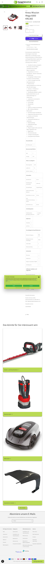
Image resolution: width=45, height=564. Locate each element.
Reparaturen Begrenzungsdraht (26, 541)
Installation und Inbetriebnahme (16, 535)
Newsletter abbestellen (37, 543)
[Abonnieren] (31, 520)
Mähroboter (7, 458)
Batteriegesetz (5, 544)
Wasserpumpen (7, 414)
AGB (4, 531)
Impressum (5, 534)
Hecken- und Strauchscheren (11, 369)
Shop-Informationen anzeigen (32, 48)
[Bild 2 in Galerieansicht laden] (10, 28)
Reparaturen (15, 538)
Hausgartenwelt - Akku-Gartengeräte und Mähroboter (23, 561)
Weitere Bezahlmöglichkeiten (33, 41)
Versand (31, 25)
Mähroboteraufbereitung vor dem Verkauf (27, 546)
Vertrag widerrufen (38, 561)
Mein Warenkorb (36, 534)
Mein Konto (35, 531)
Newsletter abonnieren (35, 540)
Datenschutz (5, 536)
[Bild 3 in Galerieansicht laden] (15, 28)
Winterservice (15, 541)
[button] (2, 2)
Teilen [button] (28, 314)
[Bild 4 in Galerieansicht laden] (20, 28)
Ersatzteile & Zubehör (9, 503)
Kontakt (34, 536)
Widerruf (4, 539)
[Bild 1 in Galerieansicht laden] (5, 28)
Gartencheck (15, 531)
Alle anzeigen (22, 507)
